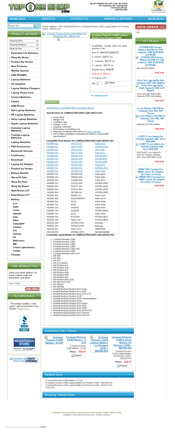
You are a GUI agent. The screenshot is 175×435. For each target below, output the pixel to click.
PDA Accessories (21, 146)
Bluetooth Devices (22, 151)
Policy (83, 406)
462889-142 (52, 153)
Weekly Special (20, 70)
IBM (15, 244)
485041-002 (76, 159)
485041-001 (76, 156)
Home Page (18, 18)
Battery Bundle (19, 173)
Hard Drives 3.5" (20, 195)
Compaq (17, 227)
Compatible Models (85, 108)
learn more (159, 72)
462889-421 (52, 159)
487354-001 (76, 168)
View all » (50, 387)
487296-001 (76, 165)
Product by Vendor (22, 168)
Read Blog (156, 18)
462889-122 (52, 147)
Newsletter (110, 406)
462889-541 (52, 162)
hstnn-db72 (100, 143)
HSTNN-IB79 (101, 159)
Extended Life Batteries (24, 53)
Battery (15, 199)
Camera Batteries (21, 97)
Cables (15, 101)
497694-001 (76, 171)
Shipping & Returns (118, 18)
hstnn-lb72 (100, 165)
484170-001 (76, 143)
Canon (16, 210)
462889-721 (52, 165)
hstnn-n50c (100, 171)
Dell (15, 230)
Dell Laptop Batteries (23, 110)
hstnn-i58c (100, 150)
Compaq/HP (18, 224)
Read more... (24, 308)
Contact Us (79, 18)
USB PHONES (19, 75)
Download (17, 159)
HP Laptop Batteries (22, 114)
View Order (150, 406)
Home (45, 26)
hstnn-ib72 (100, 153)
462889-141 (52, 150)
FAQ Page (95, 406)
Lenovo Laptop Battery (24, 247)
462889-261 (52, 156)
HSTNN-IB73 (101, 156)
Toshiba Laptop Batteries (20, 136)
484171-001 (76, 150)
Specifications (53, 108)
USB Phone (17, 106)
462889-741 (52, 168)
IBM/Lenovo (18, 241)
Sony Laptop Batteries (24, 119)
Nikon (15, 220)
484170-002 (76, 147)
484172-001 (76, 153)
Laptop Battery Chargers (25, 88)
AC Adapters (18, 83)
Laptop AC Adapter (22, 164)
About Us (48, 18)
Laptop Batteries (21, 79)
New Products (19, 66)
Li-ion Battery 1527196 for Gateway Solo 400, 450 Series (150, 111)
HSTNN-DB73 (101, 147)
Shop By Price (19, 181)
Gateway (17, 234)
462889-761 (52, 171)
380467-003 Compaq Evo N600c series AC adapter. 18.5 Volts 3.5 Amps (151, 172)
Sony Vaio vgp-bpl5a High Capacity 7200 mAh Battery (151, 81)
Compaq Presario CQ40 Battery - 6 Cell (76, 340)
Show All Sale (19, 177)
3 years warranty (93, 131)
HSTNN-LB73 (101, 168)
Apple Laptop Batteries (24, 123)
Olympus (17, 213)
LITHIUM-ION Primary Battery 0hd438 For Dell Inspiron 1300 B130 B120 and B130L (151, 51)
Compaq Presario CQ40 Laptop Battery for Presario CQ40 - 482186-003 (122, 342)
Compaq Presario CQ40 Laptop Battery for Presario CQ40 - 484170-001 (79, 385)
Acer (15, 203)
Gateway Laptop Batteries (20, 129)
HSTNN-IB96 (101, 162)
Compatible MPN (68, 108)
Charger (15, 254)
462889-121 (52, 143)
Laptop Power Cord (22, 92)
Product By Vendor (22, 61)
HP (14, 237)
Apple (15, 207)
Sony (15, 217)
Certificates (17, 155)
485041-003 (76, 162)
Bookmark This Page (130, 406)
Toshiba (16, 251)
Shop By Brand (20, 57)
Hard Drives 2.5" (20, 190)
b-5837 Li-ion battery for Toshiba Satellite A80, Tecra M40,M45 (150, 139)
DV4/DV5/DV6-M (72, 26)
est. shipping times (99, 96)
